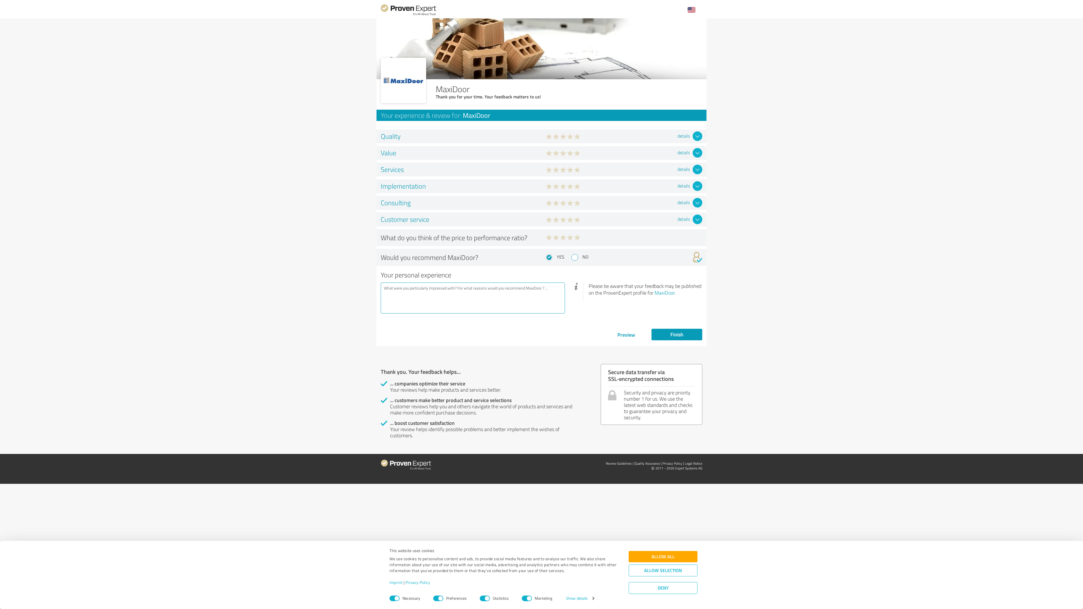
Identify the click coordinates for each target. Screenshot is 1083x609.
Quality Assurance (647, 463)
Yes (560, 257)
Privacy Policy (418, 582)
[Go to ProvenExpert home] (408, 14)
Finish (676, 334)
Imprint (396, 582)
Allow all (663, 556)
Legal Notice (693, 463)
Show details (577, 598)
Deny (663, 588)
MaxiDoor (665, 292)
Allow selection (663, 570)
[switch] (438, 598)
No (585, 257)
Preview (626, 335)
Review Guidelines (619, 463)
